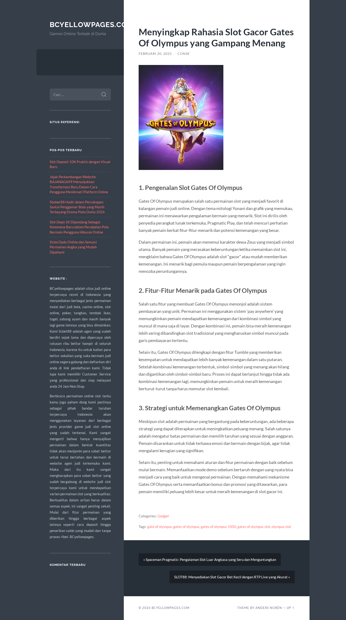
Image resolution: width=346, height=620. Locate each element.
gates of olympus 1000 (218, 526)
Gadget (163, 516)
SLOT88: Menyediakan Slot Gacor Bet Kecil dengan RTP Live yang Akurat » (232, 577)
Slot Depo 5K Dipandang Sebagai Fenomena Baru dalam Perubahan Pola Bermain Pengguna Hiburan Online (79, 227)
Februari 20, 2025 (155, 54)
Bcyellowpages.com (91, 24)
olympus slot (281, 526)
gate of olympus (159, 526)
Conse (183, 54)
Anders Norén (268, 608)
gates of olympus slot (253, 526)
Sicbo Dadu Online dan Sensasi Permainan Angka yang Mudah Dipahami (73, 247)
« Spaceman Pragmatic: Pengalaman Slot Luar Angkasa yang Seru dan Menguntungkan (209, 559)
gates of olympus (186, 526)
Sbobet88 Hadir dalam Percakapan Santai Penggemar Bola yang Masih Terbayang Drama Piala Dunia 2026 (77, 207)
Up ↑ (291, 608)
